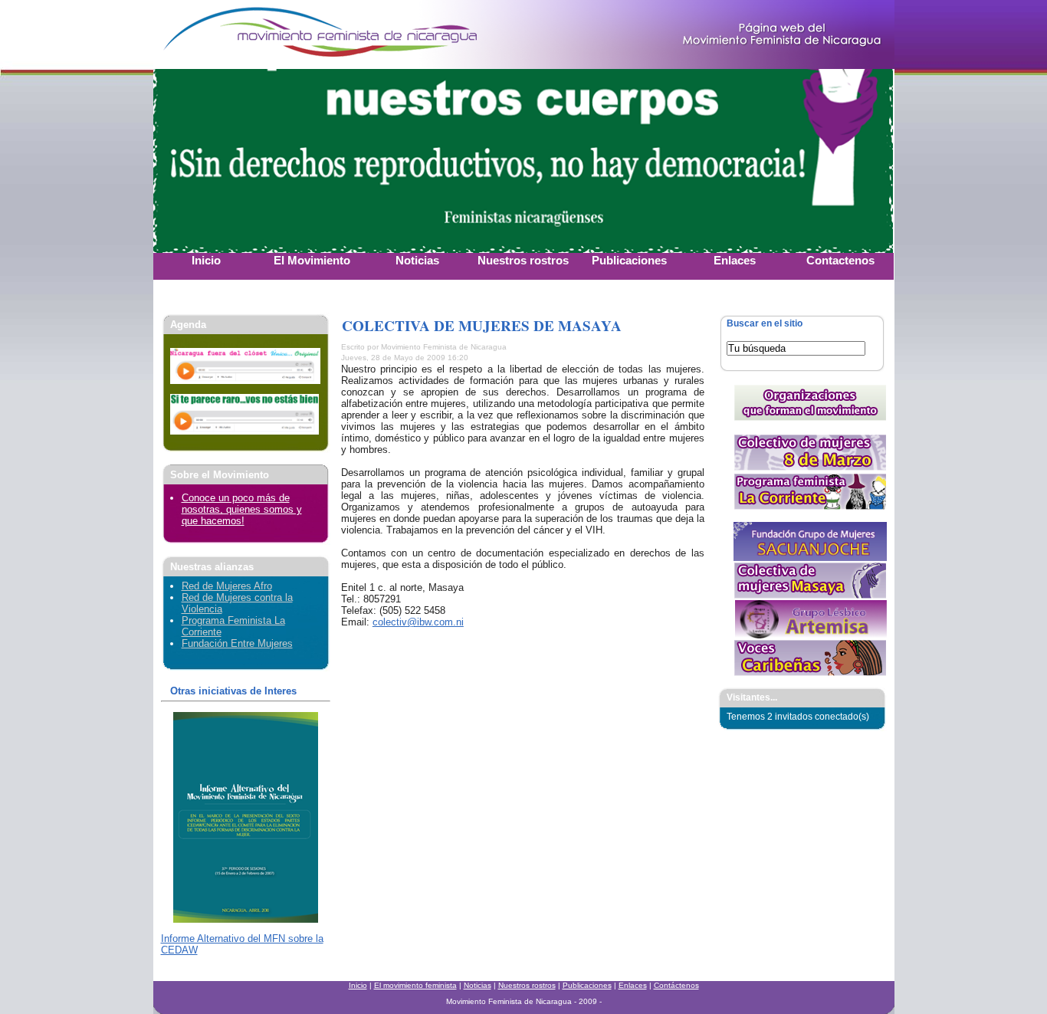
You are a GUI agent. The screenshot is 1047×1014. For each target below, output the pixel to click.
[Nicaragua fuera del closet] (245, 380)
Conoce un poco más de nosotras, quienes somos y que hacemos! (242, 509)
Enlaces (633, 985)
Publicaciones (587, 985)
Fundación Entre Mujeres (237, 643)
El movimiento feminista (415, 985)
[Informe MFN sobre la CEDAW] (245, 919)
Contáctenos (676, 985)
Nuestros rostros (527, 985)
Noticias (477, 985)
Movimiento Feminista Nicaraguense (249, 34)
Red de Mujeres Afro (227, 586)
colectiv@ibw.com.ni (418, 622)
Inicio (358, 985)
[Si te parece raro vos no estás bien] (244, 431)
